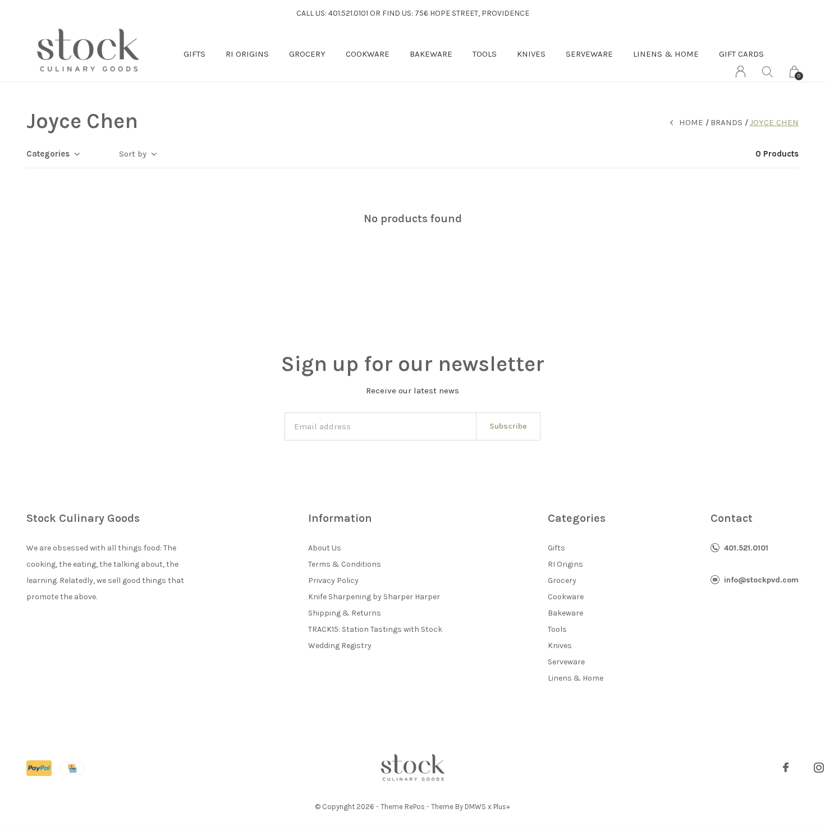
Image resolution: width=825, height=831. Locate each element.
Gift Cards (741, 54)
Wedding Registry (340, 645)
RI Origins (247, 54)
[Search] (767, 71)
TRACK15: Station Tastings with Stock (375, 629)
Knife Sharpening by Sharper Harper (374, 597)
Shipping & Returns (344, 613)
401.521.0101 (746, 548)
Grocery (307, 54)
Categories (48, 154)
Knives (531, 54)
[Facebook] (786, 767)
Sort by (132, 154)
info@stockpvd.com (761, 580)
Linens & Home (666, 54)
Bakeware (431, 54)
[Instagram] (819, 767)
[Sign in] (740, 71)
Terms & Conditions (344, 564)
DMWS (475, 806)
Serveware (589, 54)
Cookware (367, 54)
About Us (324, 548)
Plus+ (501, 806)
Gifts (194, 54)
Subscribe (508, 426)
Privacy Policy (333, 580)
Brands (726, 122)
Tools (485, 54)
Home (691, 122)
